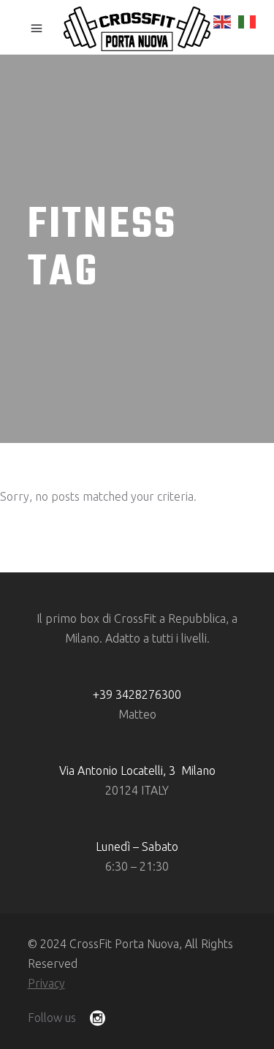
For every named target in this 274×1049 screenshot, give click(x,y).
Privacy (46, 983)
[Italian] (247, 20)
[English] (222, 20)
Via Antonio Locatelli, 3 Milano (137, 770)
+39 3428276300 (137, 694)
